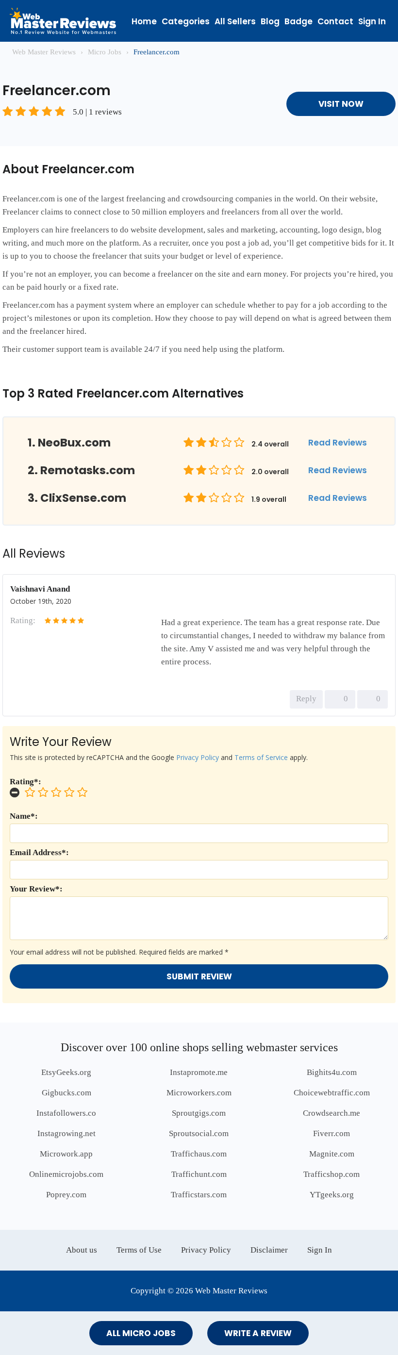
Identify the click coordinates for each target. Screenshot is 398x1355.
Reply (306, 698)
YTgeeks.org (332, 1194)
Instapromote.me (199, 1072)
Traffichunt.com (199, 1174)
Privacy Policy (197, 757)
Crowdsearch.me (331, 1113)
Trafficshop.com (331, 1174)
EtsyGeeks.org (66, 1072)
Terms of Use (139, 1250)
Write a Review (258, 1333)
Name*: (24, 816)
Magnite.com (331, 1153)
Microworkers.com (199, 1092)
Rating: (22, 620)
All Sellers (235, 21)
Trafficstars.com (199, 1194)
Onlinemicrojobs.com (66, 1174)
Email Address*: (39, 852)
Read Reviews (337, 442)
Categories (186, 21)
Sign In (372, 21)
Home (144, 21)
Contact (335, 21)
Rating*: (25, 781)
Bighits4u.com (332, 1072)
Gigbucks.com (66, 1092)
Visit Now (341, 104)
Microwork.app (66, 1153)
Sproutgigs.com (199, 1113)
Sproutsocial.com (199, 1133)
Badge (298, 21)
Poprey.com (66, 1194)
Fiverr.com (331, 1133)
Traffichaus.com (199, 1153)
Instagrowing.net (66, 1133)
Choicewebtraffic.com (332, 1092)
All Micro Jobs (141, 1333)
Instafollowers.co (66, 1113)
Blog (270, 21)
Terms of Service (261, 757)
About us (81, 1250)
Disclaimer (269, 1250)
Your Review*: (36, 888)
